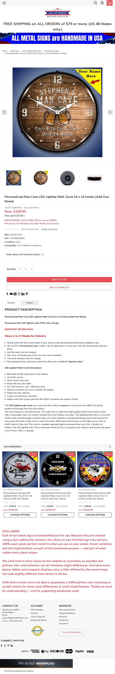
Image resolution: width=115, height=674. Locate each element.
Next (110, 112)
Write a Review (49, 229)
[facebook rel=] (1, 645)
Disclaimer (63, 623)
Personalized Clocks (52, 51)
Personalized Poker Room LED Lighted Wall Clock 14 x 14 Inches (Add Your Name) (95, 496)
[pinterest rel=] (8, 645)
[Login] (102, 3)
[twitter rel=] (5, 645)
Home (4, 51)
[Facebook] (7, 293)
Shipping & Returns (39, 620)
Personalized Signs (67, 610)
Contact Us (64, 620)
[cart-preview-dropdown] (109, 3)
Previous (4, 112)
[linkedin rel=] (12, 645)
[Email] (11, 293)
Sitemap (30, 671)
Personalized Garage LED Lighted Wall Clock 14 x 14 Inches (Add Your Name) (17, 496)
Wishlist (34, 613)
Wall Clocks (14, 51)
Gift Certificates (37, 610)
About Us (63, 616)
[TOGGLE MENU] (4, 3)
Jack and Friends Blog (72, 632)
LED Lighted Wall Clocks (31, 51)
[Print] (15, 293)
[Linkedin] (22, 293)
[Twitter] (19, 293)
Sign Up (41, 616)
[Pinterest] (26, 293)
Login (33, 616)
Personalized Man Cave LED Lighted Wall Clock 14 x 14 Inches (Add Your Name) (36, 53)
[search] (95, 3)
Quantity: (11, 269)
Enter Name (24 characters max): (25, 254)
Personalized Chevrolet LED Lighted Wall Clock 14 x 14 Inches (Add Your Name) (56, 496)
